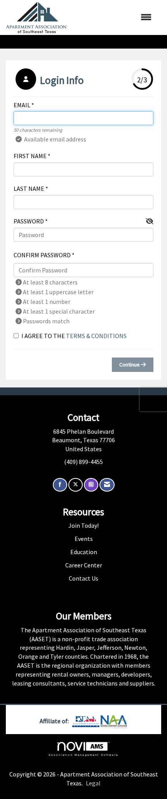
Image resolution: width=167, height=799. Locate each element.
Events (84, 539)
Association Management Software (83, 754)
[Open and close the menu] (112, 17)
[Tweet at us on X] (75, 485)
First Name (30, 156)
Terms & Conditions (96, 336)
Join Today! (83, 525)
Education (83, 552)
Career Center (83, 565)
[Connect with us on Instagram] (91, 485)
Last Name (29, 188)
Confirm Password (42, 255)
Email (22, 105)
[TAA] (86, 721)
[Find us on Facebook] (60, 485)
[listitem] (49, 80)
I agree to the (74, 336)
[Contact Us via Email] (107, 485)
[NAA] (114, 721)
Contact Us (83, 578)
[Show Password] (149, 221)
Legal (93, 783)
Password (29, 221)
